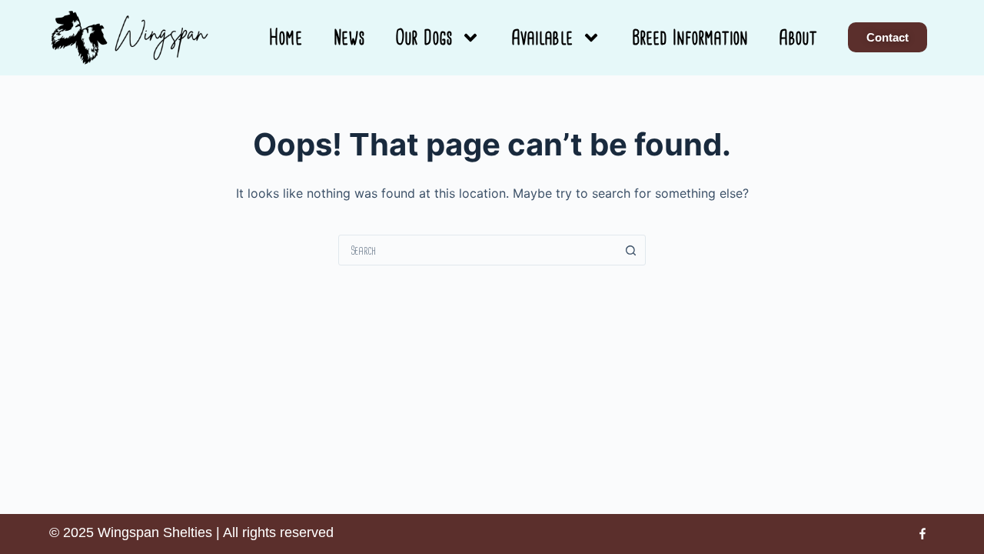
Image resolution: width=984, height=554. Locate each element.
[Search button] (630, 250)
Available (542, 37)
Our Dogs (424, 37)
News (349, 37)
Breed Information (690, 37)
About (798, 37)
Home (285, 37)
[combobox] (477, 250)
